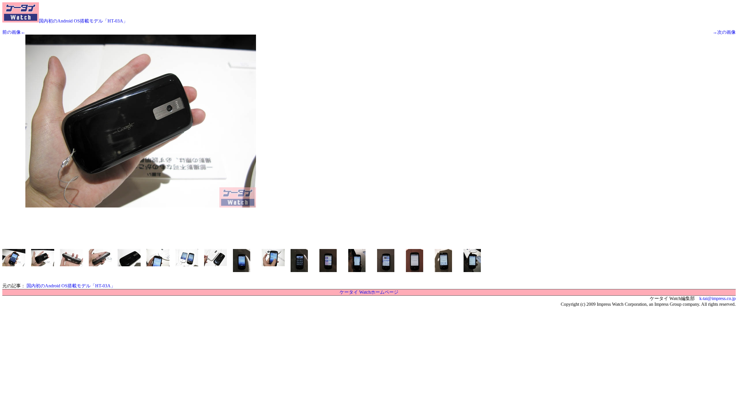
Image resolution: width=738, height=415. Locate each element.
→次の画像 (724, 32)
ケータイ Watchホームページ (369, 292)
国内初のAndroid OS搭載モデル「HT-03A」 (83, 20)
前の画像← (13, 32)
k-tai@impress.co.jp (717, 298)
